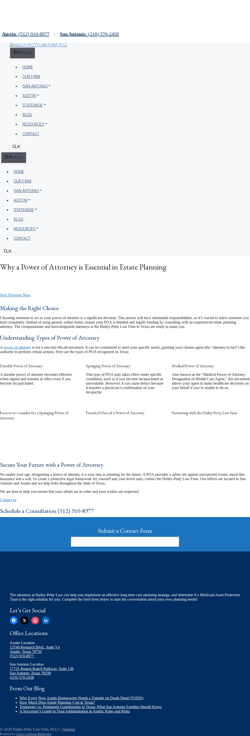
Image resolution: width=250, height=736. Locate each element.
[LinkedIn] (46, 620)
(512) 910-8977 (22, 656)
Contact (30, 133)
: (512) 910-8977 (25, 34)
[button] (16, 147)
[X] (24, 620)
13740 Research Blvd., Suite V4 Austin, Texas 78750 (35, 649)
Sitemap (69, 729)
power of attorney (17, 347)
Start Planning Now (15, 295)
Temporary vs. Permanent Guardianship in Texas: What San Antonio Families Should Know (91, 707)
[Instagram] (35, 620)
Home (27, 67)
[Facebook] (14, 620)
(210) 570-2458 (22, 677)
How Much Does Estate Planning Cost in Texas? (57, 702)
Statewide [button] (32, 105)
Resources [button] (33, 124)
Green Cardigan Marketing (34, 734)
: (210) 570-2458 (89, 34)
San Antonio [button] (35, 86)
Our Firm (31, 76)
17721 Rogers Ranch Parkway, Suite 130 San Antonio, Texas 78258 (41, 671)
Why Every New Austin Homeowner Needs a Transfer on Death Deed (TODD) (81, 698)
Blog (27, 114)
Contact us (8, 500)
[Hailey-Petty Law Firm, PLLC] (38, 45)
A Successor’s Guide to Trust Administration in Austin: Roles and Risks (75, 711)
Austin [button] (29, 95)
